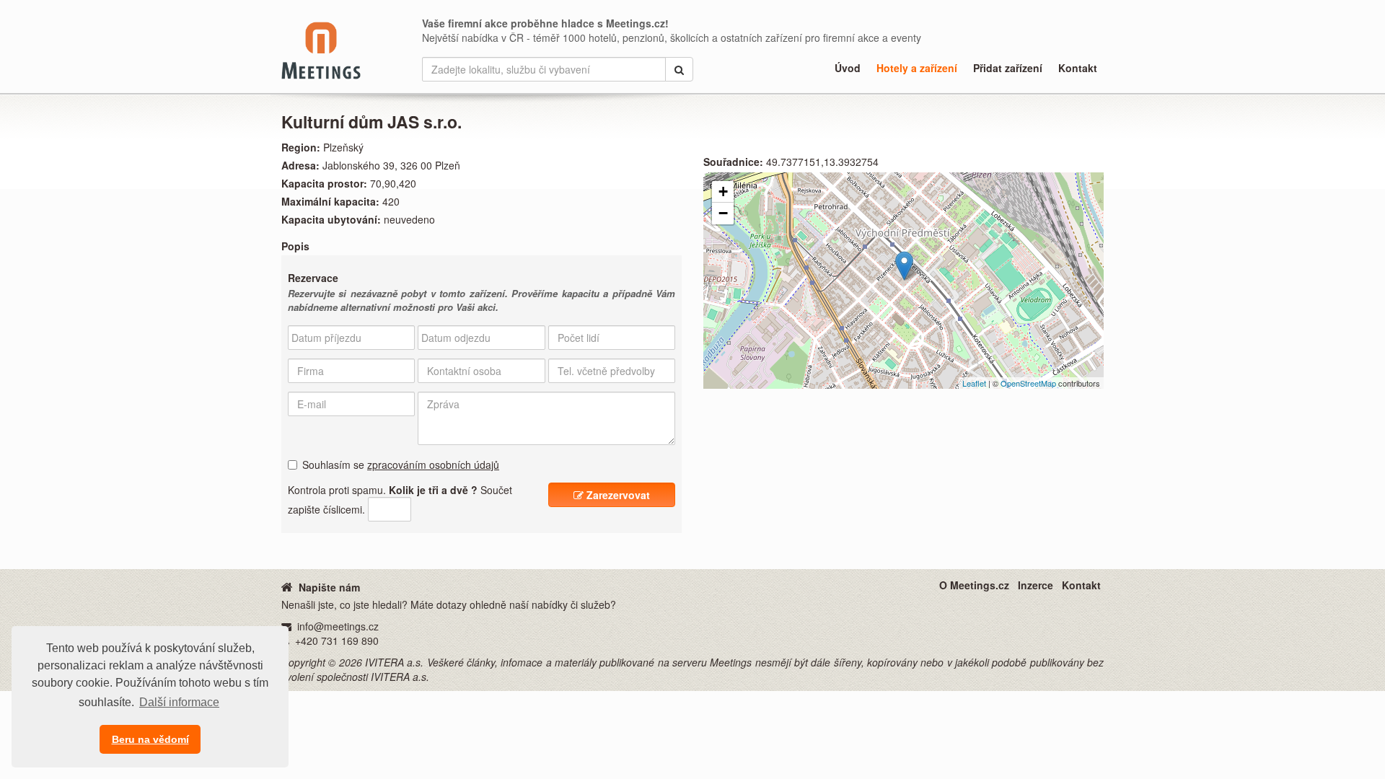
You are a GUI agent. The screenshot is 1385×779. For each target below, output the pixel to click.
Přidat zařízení (1007, 68)
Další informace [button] (179, 702)
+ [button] (723, 191)
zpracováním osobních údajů (433, 464)
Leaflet (974, 383)
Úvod (848, 68)
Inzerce (1035, 585)
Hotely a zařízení (916, 68)
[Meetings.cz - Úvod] (287, 586)
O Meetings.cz (974, 585)
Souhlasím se (400, 464)
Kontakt (1077, 68)
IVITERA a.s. (394, 662)
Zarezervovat (617, 495)
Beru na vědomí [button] (150, 739)
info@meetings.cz (338, 626)
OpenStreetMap (1028, 383)
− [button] (723, 213)
